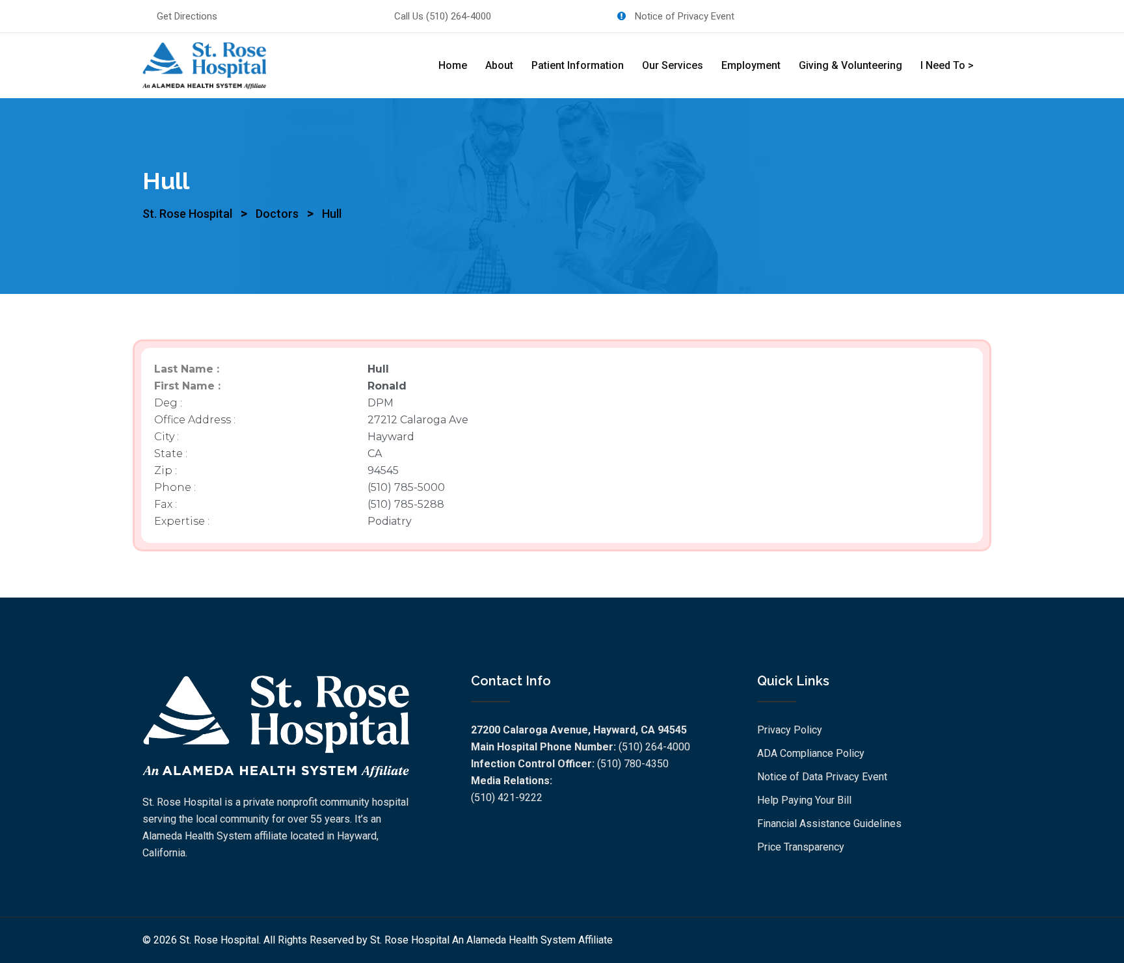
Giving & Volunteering (850, 65)
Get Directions (187, 16)
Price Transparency (800, 847)
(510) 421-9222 (506, 797)
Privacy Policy (789, 730)
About (499, 65)
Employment (751, 65)
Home (452, 65)
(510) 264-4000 (458, 16)
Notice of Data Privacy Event (822, 777)
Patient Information (577, 65)
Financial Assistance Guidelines (829, 823)
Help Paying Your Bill (804, 800)
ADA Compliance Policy (810, 753)
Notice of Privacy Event (683, 16)
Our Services (672, 65)
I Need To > (947, 65)
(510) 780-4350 (633, 764)
